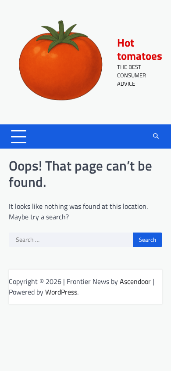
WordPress (61, 292)
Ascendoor (135, 281)
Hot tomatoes (139, 49)
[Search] (155, 136)
